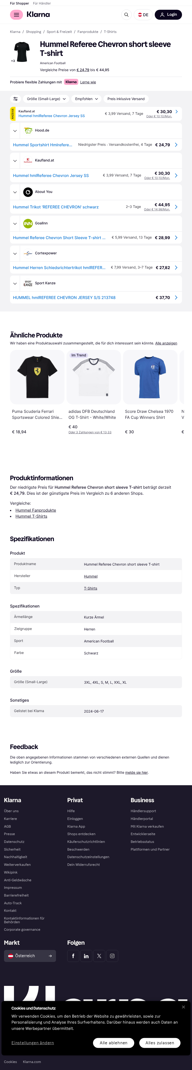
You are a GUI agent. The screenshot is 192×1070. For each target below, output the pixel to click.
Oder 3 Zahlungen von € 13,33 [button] (90, 432)
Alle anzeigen (166, 343)
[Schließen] (183, 1006)
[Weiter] (175, 392)
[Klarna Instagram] (112, 956)
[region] (96, 1028)
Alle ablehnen (114, 1042)
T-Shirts (90, 588)
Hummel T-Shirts (31, 516)
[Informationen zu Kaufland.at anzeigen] (15, 161)
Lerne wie (88, 82)
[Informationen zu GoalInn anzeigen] (15, 224)
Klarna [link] (15, 32)
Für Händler (42, 3)
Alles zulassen (160, 1042)
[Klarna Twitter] (99, 956)
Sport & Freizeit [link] (59, 32)
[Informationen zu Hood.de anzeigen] (15, 131)
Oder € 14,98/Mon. (157, 209)
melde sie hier (136, 772)
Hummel (91, 576)
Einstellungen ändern (33, 1043)
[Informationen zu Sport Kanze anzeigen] (15, 284)
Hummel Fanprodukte (36, 510)
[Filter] (15, 99)
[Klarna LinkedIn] (86, 956)
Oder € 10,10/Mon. (159, 116)
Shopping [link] (33, 32)
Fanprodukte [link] (88, 32)
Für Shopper (19, 3)
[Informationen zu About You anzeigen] (15, 192)
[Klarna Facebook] (73, 956)
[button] (143, 14)
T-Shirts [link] (110, 32)
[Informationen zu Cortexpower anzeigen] (15, 254)
